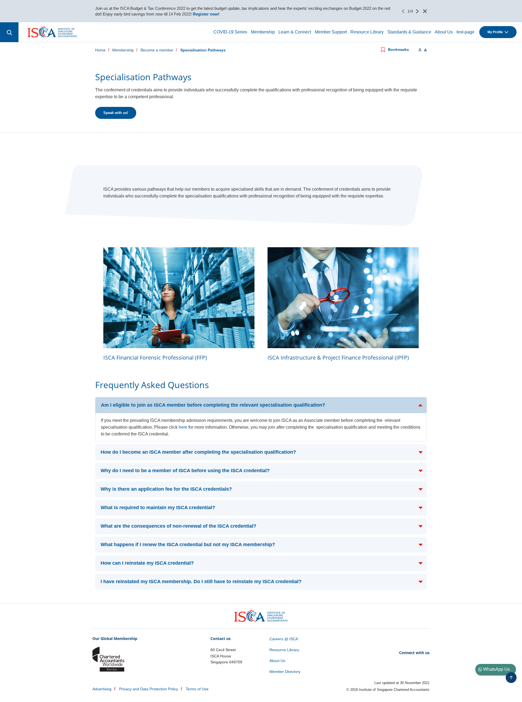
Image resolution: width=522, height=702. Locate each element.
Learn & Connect (294, 32)
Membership (263, 32)
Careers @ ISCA (283, 639)
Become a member (157, 50)
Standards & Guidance (409, 32)
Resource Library (367, 32)
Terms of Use (197, 689)
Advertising (101, 689)
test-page (465, 32)
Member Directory (284, 671)
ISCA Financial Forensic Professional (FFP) (155, 357)
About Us (444, 32)
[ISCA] (52, 32)
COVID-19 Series (230, 32)
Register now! (205, 14)
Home (100, 50)
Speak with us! (115, 113)
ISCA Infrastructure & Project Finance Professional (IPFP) (338, 357)
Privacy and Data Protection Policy (148, 689)
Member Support (331, 32)
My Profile (495, 32)
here (183, 427)
